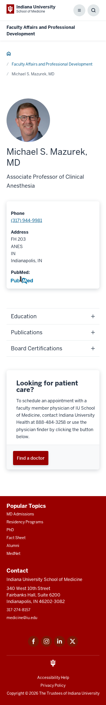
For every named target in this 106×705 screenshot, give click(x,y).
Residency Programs (25, 522)
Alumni (13, 545)
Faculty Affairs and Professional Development (52, 64)
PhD (10, 529)
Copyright (15, 693)
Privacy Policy (53, 685)
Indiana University (83, 693)
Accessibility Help (53, 677)
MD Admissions (20, 514)
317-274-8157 (18, 609)
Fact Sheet (16, 537)
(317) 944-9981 (26, 220)
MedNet (13, 553)
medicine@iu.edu (22, 617)
